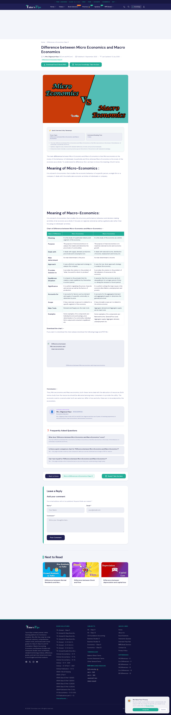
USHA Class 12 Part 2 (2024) (65, 686)
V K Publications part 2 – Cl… (65, 695)
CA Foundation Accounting (96, 636)
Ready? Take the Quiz (115, 476)
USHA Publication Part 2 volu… (66, 689)
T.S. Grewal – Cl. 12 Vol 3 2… (65, 648)
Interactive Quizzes (125, 639)
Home (43, 42)
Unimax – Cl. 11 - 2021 (63, 663)
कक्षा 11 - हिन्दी (91, 672)
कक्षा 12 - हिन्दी (91, 675)
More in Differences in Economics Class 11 (78, 476)
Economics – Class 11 (94, 644)
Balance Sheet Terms (94, 655)
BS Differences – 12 (125, 673)
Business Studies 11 (93, 639)
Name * (49, 505)
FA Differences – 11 (124, 658)
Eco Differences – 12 (125, 670)
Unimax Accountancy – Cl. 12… (66, 657)
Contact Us (122, 647)
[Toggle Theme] (124, 7)
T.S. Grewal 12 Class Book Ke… (66, 633)
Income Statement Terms (95, 658)
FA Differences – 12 (125, 667)
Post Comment (56, 537)
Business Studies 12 (93, 642)
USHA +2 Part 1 (61, 675)
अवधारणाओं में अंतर (92, 678)
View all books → (62, 698)
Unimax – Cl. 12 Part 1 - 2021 (65, 666)
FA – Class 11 (91, 630)
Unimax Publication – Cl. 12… (65, 669)
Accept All (145, 709)
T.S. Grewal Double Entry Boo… (66, 651)
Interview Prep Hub (125, 642)
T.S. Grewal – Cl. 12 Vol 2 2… (65, 645)
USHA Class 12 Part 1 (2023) (65, 678)
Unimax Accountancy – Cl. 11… (66, 654)
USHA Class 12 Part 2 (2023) (65, 684)
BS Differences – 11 (125, 664)
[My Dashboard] (144, 7)
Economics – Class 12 (94, 647)
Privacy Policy (123, 650)
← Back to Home (53, 476)
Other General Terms (94, 661)
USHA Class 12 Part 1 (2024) (65, 681)
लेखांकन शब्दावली (91, 681)
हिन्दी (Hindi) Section (125, 644)
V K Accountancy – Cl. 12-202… (66, 692)
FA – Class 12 (91, 633)
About (125, 708)
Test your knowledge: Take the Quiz (87, 64)
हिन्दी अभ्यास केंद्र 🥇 (92, 669)
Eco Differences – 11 (125, 661)
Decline (163, 709)
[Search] (128, 7)
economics (62, 173)
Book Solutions (123, 636)
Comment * (51, 516)
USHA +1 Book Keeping (63, 672)
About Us (122, 633)
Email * (88, 505)
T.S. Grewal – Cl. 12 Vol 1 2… (65, 642)
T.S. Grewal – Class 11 (63, 630)
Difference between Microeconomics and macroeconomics (85, 365)
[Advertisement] (85, 24)
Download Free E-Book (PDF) (56, 64)
